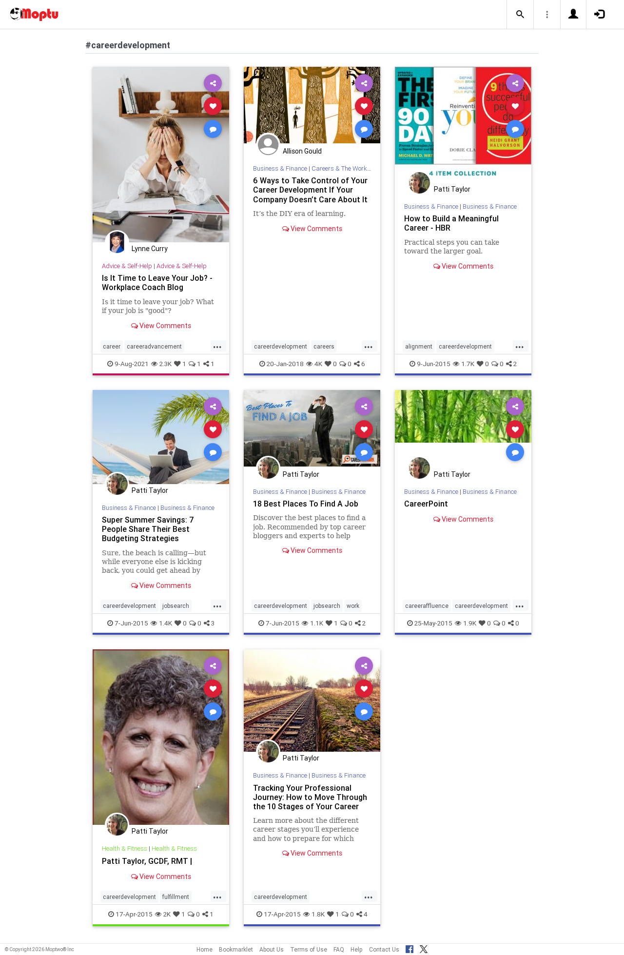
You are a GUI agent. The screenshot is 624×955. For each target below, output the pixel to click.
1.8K (318, 914)
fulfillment (175, 896)
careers (323, 346)
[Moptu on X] (424, 948)
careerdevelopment (280, 346)
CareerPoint (426, 503)
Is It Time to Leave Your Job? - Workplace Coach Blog (157, 282)
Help (357, 949)
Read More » (161, 154)
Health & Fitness (124, 848)
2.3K (165, 363)
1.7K (467, 363)
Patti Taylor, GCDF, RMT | (147, 861)
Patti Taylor (452, 189)
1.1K (316, 623)
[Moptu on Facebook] (409, 948)
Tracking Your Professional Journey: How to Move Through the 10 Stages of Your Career (310, 797)
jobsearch (175, 605)
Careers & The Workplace (347, 168)
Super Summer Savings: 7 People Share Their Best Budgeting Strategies (148, 529)
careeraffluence (426, 605)
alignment (418, 346)
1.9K (469, 623)
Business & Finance (280, 168)
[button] (520, 14)
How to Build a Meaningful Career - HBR (451, 223)
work (353, 605)
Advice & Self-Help (127, 266)
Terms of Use (308, 949)
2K (167, 914)
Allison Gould (302, 151)
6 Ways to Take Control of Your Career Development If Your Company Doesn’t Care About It (310, 189)
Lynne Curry (150, 248)
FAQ (338, 949)
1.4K (165, 623)
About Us (271, 949)
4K (318, 363)
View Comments (164, 325)
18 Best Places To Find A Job (305, 503)
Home (204, 949)
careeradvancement (154, 346)
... (217, 345)
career (111, 346)
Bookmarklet (236, 949)
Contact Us (384, 949)
